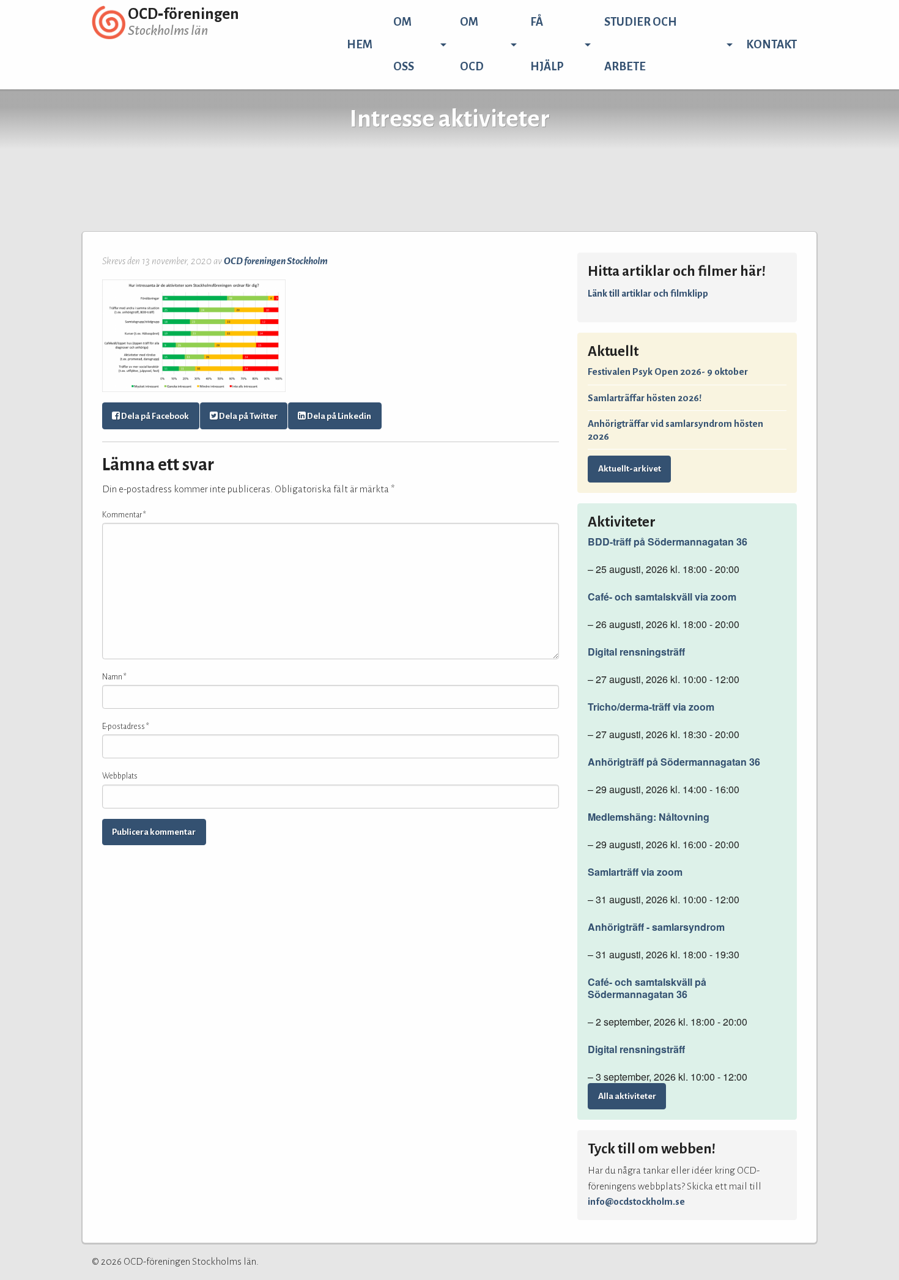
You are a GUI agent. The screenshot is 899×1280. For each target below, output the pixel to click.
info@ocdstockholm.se (636, 1201)
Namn (114, 677)
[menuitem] (359, 44)
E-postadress (125, 726)
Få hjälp (547, 44)
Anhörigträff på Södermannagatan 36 (674, 762)
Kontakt (771, 45)
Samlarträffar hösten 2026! (644, 398)
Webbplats (120, 776)
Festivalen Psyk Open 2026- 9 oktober (668, 371)
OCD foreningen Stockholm (276, 261)
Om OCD (472, 44)
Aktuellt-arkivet (629, 468)
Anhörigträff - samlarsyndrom (656, 927)
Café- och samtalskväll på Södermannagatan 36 (647, 988)
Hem (359, 45)
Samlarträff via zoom (635, 872)
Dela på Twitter (248, 416)
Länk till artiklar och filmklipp (648, 293)
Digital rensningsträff (636, 652)
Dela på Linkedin (338, 416)
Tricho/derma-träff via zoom (651, 707)
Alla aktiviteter (627, 1096)
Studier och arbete (640, 44)
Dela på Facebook (154, 416)
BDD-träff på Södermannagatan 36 (667, 542)
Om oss (403, 44)
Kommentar (124, 515)
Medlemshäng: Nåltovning (648, 817)
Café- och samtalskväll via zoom (662, 597)
